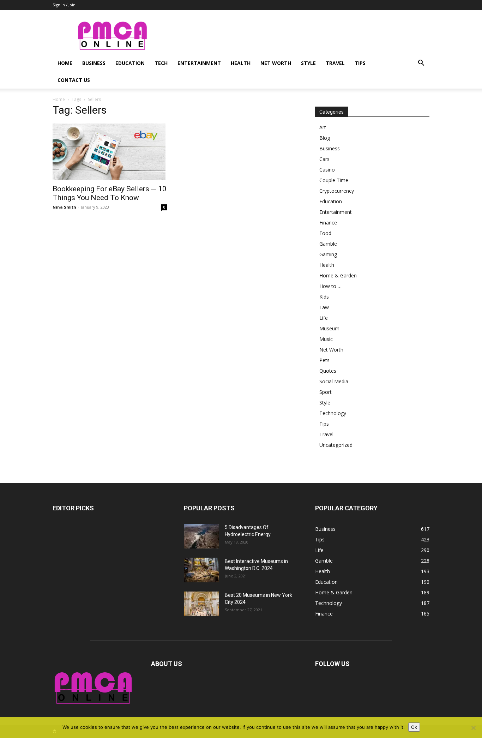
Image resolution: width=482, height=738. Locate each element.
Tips (360, 63)
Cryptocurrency (336, 190)
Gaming (328, 254)
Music (326, 339)
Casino (327, 169)
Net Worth (275, 63)
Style (308, 63)
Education (130, 63)
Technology (332, 413)
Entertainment (199, 63)
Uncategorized (336, 445)
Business (94, 63)
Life (323, 317)
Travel (335, 63)
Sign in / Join (64, 4)
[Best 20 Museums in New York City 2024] (201, 604)
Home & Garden (338, 275)
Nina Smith (64, 207)
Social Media (333, 381)
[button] (420, 63)
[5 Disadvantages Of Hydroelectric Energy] (201, 536)
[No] (473, 727)
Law (324, 307)
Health (241, 63)
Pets (324, 360)
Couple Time (333, 180)
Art (322, 127)
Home (65, 63)
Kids (324, 296)
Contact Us (74, 80)
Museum (329, 328)
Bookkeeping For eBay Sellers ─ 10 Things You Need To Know (110, 193)
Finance (328, 222)
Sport (325, 392)
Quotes (327, 370)
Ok (414, 727)
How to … (330, 286)
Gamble (328, 243)
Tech (161, 63)
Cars (324, 159)
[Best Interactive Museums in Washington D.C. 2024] (201, 570)
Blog (324, 137)
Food (325, 233)
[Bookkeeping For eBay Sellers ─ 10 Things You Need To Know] (110, 152)
